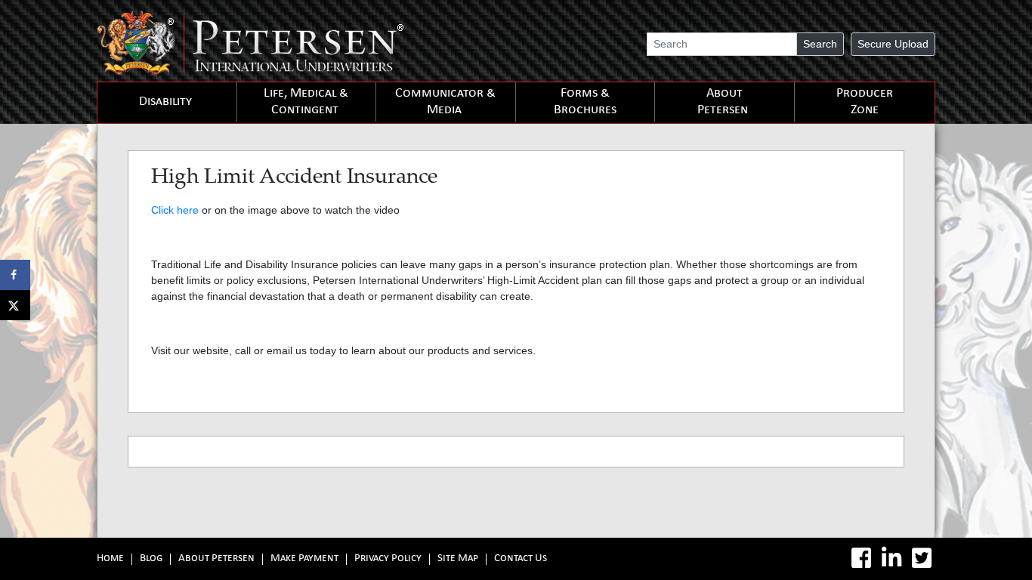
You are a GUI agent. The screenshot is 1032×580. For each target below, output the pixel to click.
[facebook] (861, 558)
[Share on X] (15, 305)
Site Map (457, 559)
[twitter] (922, 558)
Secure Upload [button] (892, 44)
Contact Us (520, 559)
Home (110, 559)
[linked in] (891, 558)
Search (820, 44)
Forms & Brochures (585, 102)
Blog (151, 559)
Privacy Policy (388, 559)
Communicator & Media (445, 102)
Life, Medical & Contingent (306, 102)
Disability (165, 102)
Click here (175, 210)
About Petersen (722, 102)
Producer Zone (864, 102)
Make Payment (304, 559)
